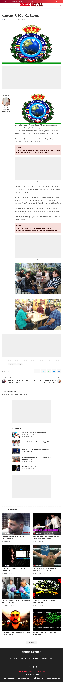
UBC (20, 364)
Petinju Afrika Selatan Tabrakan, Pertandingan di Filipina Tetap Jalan (16, 601)
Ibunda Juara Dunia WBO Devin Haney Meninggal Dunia (44, 601)
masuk (12, 394)
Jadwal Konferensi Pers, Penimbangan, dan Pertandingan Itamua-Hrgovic (38, 231)
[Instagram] (58, 1)
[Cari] (60, 5)
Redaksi (9, 19)
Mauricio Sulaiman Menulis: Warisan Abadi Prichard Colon (14, 570)
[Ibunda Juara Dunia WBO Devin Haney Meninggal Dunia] (47, 588)
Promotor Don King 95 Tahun (29, 467)
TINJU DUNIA (6, 12)
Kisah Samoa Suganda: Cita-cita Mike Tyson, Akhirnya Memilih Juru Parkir (36, 458)
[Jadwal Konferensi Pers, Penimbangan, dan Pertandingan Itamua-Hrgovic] (47, 524)
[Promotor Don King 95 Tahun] (16, 468)
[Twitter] (57, 1)
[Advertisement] (31, 77)
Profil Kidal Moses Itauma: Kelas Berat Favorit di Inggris (6, 110)
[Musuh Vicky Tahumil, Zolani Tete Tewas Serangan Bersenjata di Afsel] (16, 451)
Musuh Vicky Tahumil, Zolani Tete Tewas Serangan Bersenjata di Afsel (35, 450)
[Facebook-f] (26, 666)
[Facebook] (55, 1)
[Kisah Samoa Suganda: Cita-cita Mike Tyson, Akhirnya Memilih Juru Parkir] (16, 459)
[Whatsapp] (37, 666)
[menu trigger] (3, 5)
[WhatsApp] (60, 1)
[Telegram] (59, 371)
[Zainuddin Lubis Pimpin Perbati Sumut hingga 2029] (16, 443)
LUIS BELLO (12, 364)
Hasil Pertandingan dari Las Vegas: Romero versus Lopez (46, 633)
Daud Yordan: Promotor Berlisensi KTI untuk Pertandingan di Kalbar (34, 434)
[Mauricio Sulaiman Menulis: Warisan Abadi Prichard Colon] (16, 556)
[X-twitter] (29, 666)
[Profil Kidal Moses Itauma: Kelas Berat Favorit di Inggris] (6, 101)
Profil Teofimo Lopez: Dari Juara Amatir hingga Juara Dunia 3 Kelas (16, 633)
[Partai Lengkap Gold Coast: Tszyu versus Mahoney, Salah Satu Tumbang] (47, 556)
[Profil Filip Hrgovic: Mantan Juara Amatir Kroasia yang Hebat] (16, 524)
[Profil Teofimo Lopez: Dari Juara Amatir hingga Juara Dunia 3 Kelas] (16, 620)
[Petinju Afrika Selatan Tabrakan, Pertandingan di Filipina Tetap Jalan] (16, 588)
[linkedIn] (54, 371)
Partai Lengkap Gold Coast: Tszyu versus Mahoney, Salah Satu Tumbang (45, 570)
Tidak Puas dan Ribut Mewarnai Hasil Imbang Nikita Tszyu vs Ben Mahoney (39, 150)
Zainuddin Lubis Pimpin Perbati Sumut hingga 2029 (35, 442)
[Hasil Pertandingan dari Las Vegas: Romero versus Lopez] (47, 620)
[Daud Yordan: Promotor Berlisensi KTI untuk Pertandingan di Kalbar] (16, 435)
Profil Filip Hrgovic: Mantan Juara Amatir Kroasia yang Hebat (34, 228)
